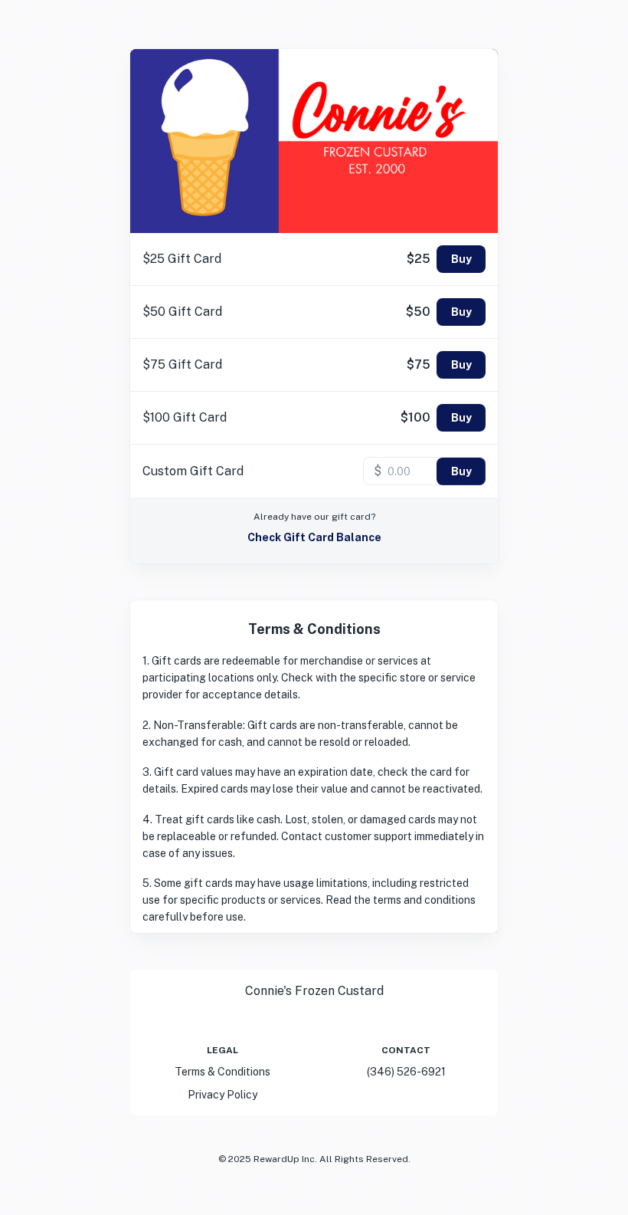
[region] (314, 786)
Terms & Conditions (222, 1072)
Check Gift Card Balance (314, 537)
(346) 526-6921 (406, 1072)
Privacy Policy (222, 1095)
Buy (461, 259)
